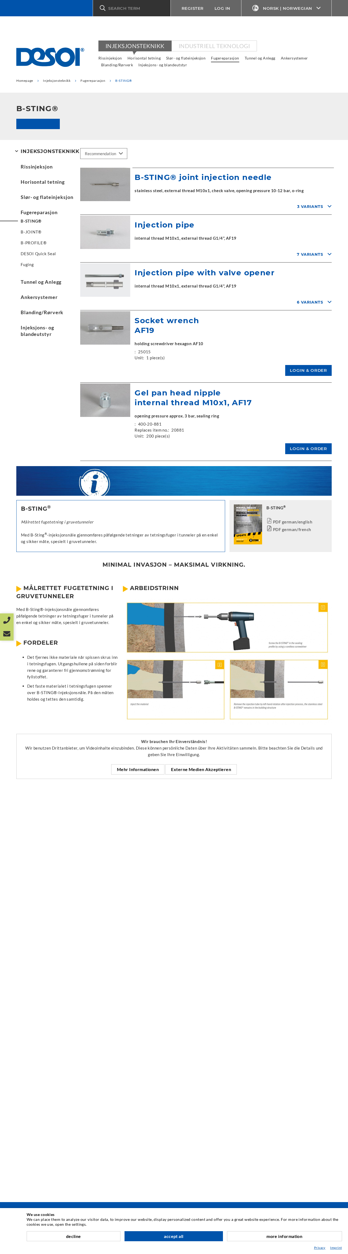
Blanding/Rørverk (117, 65)
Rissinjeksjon (110, 58)
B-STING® (31, 221)
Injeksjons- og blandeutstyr (162, 65)
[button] (131, 8)
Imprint (336, 1248)
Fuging (27, 264)
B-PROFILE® (34, 242)
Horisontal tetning (144, 58)
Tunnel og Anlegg (260, 58)
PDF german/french (292, 529)
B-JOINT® (31, 231)
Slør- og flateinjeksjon (186, 58)
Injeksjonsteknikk (134, 45)
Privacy (319, 1248)
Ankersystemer (294, 58)
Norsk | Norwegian (287, 8)
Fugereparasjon (225, 58)
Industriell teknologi (214, 45)
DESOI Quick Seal (38, 253)
